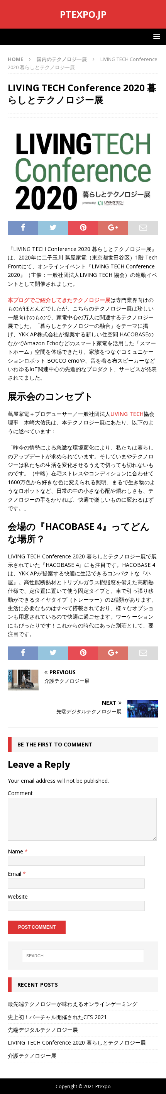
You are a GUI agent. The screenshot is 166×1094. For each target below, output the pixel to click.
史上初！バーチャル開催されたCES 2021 (57, 1017)
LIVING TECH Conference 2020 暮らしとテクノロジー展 (77, 1042)
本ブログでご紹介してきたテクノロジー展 (59, 300)
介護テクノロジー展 (32, 1055)
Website (18, 896)
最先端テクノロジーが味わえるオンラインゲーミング (72, 1003)
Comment (20, 793)
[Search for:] (83, 955)
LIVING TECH (127, 413)
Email (15, 873)
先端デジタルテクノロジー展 (43, 1029)
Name (16, 851)
